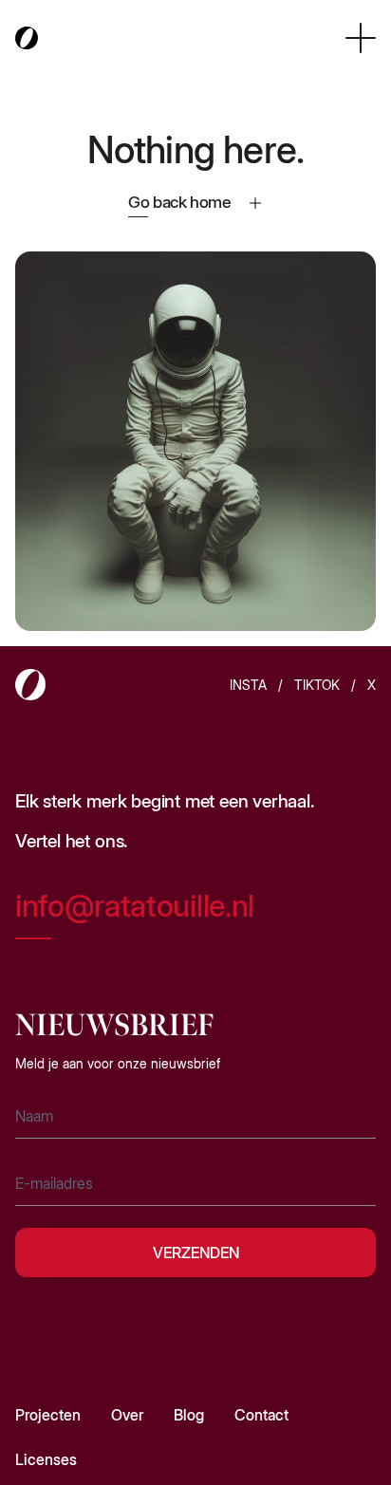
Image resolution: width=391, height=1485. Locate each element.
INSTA (248, 685)
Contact (261, 1414)
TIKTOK (317, 685)
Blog (189, 1414)
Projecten (48, 1414)
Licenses (46, 1459)
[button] (360, 38)
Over (127, 1414)
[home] (26, 38)
